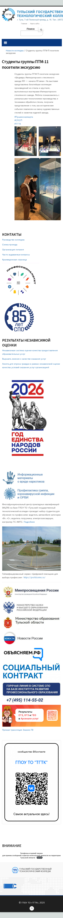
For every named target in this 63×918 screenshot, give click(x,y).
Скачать (39, 858)
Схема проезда (9, 244)
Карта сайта (34, 24)
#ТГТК (18, 124)
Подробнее (29, 522)
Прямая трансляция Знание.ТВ (17, 730)
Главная (24, 24)
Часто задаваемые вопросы (16, 254)
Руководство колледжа (13, 239)
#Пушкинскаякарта (24, 117)
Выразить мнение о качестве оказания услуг (24, 358)
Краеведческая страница (14, 259)
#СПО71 (18, 120)
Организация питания (13, 249)
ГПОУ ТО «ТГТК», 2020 (33, 902)
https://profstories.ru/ (35, 577)
